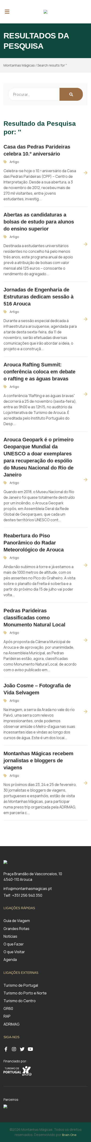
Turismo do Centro (20, 1000)
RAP (7, 1016)
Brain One (69, 1135)
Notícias (10, 936)
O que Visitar (14, 951)
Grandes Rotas (16, 928)
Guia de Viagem (17, 920)
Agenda (10, 959)
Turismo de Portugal (21, 985)
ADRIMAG (12, 1024)
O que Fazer (14, 944)
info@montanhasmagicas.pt (28, 888)
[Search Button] (71, 94)
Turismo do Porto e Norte (25, 993)
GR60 (8, 1008)
